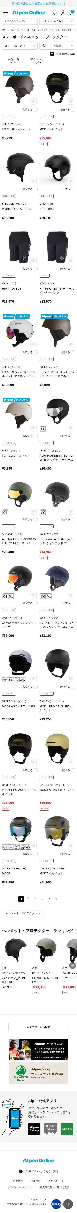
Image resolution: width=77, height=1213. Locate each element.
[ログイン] (63, 12)
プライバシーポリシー (20, 1187)
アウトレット (38, 61)
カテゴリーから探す (39, 1027)
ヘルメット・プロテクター (21, 913)
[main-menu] (5, 12)
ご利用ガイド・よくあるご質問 (41, 1171)
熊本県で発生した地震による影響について (39, 3)
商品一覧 (13, 61)
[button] (72, 965)
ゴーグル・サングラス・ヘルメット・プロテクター (50, 30)
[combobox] (20, 21)
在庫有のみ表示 (65, 53)
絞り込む (20, 45)
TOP (4, 30)
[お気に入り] (54, 12)
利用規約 (53, 1180)
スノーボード (17, 30)
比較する (27, 109)
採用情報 (35, 1180)
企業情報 (18, 1180)
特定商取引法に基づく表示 (54, 1187)
